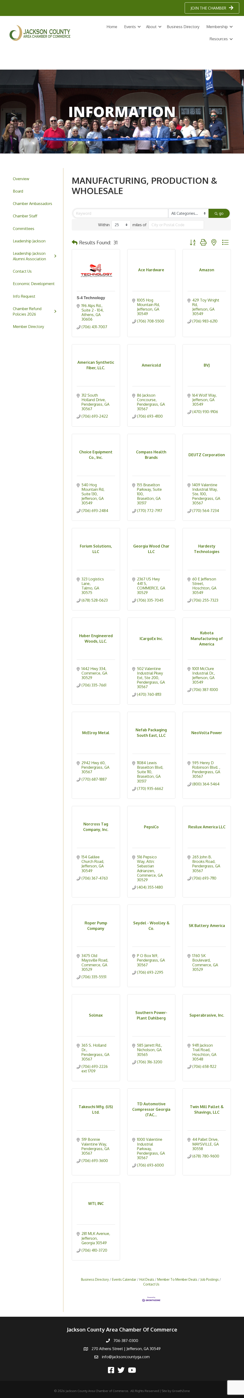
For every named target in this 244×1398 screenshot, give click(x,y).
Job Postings (209, 1279)
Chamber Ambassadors (32, 203)
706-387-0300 (125, 1340)
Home (112, 26)
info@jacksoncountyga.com (126, 1356)
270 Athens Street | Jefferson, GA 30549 (126, 1348)
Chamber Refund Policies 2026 (27, 311)
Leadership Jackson (29, 241)
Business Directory (183, 26)
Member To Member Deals (177, 1279)
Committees (23, 228)
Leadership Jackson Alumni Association (29, 256)
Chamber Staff (25, 216)
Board (18, 191)
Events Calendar (124, 1279)
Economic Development (34, 283)
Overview (21, 178)
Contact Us (22, 271)
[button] (74, 242)
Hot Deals (146, 1279)
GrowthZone (181, 1391)
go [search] (221, 213)
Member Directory (28, 326)
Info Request (24, 296)
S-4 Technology (91, 298)
